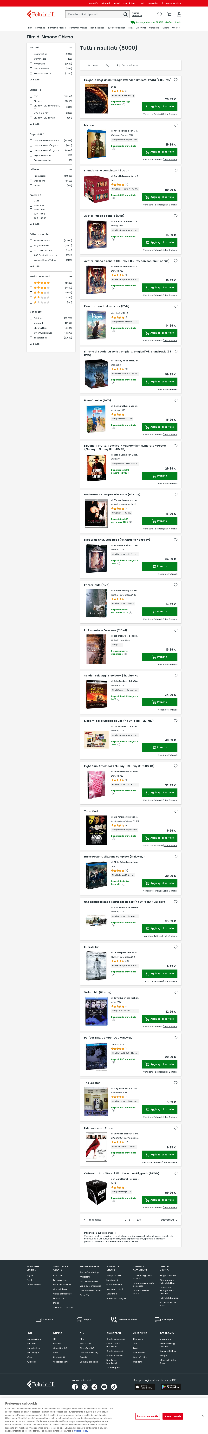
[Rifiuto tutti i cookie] (202, 1415)
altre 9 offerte (170, 250)
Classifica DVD (87, 1348)
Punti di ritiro (129, 3)
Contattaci (111, 1293)
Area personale (113, 1275)
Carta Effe (58, 1275)
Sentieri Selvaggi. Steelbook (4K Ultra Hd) (112, 675)
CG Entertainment (43, 250)
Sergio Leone (120, 454)
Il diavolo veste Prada (98, 1128)
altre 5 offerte (170, 800)
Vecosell (38, 323)
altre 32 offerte (170, 1162)
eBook (30, 1357)
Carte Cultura (60, 1289)
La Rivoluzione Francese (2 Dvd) (105, 630)
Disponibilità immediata (46, 140)
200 (139, 1219)
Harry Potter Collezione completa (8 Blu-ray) (114, 856)
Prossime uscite (42, 160)
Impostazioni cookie (147, 1416)
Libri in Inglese (33, 1348)
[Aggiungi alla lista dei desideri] (175, 80)
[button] (126, 14)
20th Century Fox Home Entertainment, (129, 1138)
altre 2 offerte (170, 1071)
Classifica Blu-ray (89, 1352)
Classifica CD (60, 1348)
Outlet (37, 185)
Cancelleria (139, 1352)
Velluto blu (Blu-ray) (97, 992)
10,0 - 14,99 (39, 209)
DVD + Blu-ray (41, 113)
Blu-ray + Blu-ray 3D (44, 118)
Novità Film (85, 1343)
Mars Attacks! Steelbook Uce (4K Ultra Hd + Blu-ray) (119, 721)
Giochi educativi (114, 1351)
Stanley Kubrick (122, 545)
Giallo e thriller (41, 68)
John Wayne (135, 681)
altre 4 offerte (170, 159)
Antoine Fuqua (121, 130)
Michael (89, 125)
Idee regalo (165, 1339)
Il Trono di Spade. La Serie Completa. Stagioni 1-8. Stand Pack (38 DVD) (127, 353)
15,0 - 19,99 (39, 214)
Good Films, (116, 1092)
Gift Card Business (89, 1281)
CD (54, 1339)
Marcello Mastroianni (138, 816)
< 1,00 (36, 201)
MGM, (113, 1002)
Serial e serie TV (42, 73)
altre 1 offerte (170, 936)
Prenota (162, 475)
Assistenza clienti (173, 3)
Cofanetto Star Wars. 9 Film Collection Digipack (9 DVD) (121, 1173)
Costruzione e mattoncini (113, 1345)
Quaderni (137, 1361)
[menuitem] (30, 28)
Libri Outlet (32, 1343)
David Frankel (121, 1133)
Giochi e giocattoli (115, 1339)
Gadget (163, 1355)
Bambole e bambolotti (111, 1361)
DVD (36, 96)
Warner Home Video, (121, 957)
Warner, (114, 549)
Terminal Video (42, 240)
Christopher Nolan (123, 952)
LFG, (113, 459)
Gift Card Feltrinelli (62, 1284)
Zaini (135, 1348)
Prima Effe (84, 1295)
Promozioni (40, 176)
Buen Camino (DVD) (97, 400)
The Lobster (92, 1083)
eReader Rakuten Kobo (168, 1361)
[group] (142, 22)
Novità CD (58, 1343)
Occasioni (39, 181)
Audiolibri (31, 1361)
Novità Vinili (59, 1357)
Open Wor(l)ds (140, 1357)
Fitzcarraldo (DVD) (97, 585)
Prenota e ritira (60, 1280)
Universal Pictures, (119, 135)
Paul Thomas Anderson (126, 907)
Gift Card (105, 3)
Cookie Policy (81, 1430)
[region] (104, 1416)
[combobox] (97, 14)
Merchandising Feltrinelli (167, 1345)
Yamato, (115, 1044)
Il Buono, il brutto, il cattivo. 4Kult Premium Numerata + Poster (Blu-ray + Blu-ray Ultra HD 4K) (125, 447)
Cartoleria (138, 1339)
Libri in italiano (34, 1339)
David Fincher (121, 771)
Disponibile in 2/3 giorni (46, 145)
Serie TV (83, 1357)
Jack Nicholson (137, 726)
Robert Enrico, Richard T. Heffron (131, 635)
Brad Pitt (137, 771)
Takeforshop (40, 338)
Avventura (39, 64)
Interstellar (91, 947)
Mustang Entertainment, (122, 821)
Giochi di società (114, 1355)
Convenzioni (153, 3)
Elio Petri (118, 816)
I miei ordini (112, 1280)
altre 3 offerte (170, 114)
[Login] (179, 14)
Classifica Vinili (61, 1361)
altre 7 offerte (170, 528)
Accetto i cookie (172, 1416)
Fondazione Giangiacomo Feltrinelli (167, 1290)
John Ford (119, 681)
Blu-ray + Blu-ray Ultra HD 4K (47, 107)
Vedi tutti (34, 79)
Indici (56, 1302)
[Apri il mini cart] (169, 14)
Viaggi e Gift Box (168, 1351)
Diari (135, 1343)
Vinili (55, 1352)
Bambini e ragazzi (89, 1361)
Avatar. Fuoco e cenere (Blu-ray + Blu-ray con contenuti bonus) (126, 261)
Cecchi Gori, (117, 313)
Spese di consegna (116, 1298)
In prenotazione (42, 155)
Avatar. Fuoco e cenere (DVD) (104, 216)
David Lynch (120, 998)
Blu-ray (38, 101)
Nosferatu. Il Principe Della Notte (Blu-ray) (112, 494)
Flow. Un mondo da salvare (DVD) (106, 306)
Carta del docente (62, 1293)
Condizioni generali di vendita (142, 1277)
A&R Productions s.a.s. (45, 255)
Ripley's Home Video (120, 640)
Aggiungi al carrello (162, 106)
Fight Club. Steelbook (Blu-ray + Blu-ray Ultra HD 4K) (119, 766)
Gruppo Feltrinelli (168, 1275)
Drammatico (40, 54)
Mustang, (115, 410)
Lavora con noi (34, 1284)
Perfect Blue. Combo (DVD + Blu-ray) (109, 1038)
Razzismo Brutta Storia (168, 1304)
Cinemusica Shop (43, 333)
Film (82, 1339)
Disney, (114, 225)
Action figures (113, 1367)
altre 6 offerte (170, 340)
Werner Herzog (121, 500)
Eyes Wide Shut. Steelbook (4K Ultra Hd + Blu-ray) (117, 540)
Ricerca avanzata (137, 14)
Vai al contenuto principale (40, 3)
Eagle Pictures (41, 245)
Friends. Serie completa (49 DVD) (106, 170)
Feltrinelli (38, 318)
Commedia (40, 59)
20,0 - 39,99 (40, 218)
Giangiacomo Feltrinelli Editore (167, 1281)
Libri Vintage (33, 1352)
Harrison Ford (136, 1179)
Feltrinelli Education (169, 1298)
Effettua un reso (114, 1284)
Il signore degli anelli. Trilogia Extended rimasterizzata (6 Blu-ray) (127, 80)
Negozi (117, 3)
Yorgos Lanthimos (123, 1088)
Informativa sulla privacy (141, 1292)
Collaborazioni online (90, 1290)
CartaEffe (93, 3)
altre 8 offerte (170, 1117)
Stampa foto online (62, 1307)
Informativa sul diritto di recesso (143, 1284)
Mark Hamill (122, 1179)
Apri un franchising (89, 1272)
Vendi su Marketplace (90, 1286)
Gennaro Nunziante (124, 406)
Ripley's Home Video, (121, 504)
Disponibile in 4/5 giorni (46, 150)
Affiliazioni (85, 1276)
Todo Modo (91, 811)
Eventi (141, 3)
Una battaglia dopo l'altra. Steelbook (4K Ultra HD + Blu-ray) (124, 902)
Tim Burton (119, 726)
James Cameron (122, 221)
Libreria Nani (40, 328)
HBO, (113, 365)
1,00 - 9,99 (39, 205)
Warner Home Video (45, 260)
